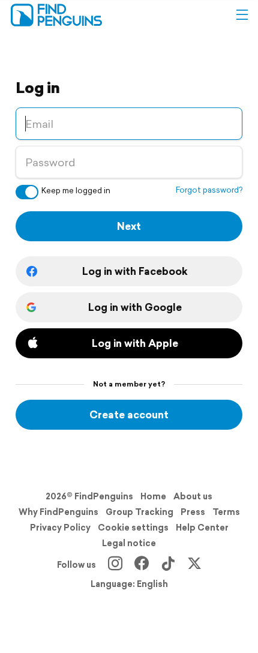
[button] (242, 15)
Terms (226, 512)
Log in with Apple (135, 343)
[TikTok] (168, 565)
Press (193, 512)
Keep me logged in (75, 190)
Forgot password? (209, 190)
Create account (129, 414)
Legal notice (129, 543)
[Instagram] (115, 565)
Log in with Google (135, 306)
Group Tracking (139, 512)
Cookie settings (133, 528)
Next (129, 225)
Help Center (202, 528)
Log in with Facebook (135, 270)
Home (153, 496)
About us (192, 496)
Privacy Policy (60, 528)
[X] (194, 565)
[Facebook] (141, 565)
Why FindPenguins (58, 512)
